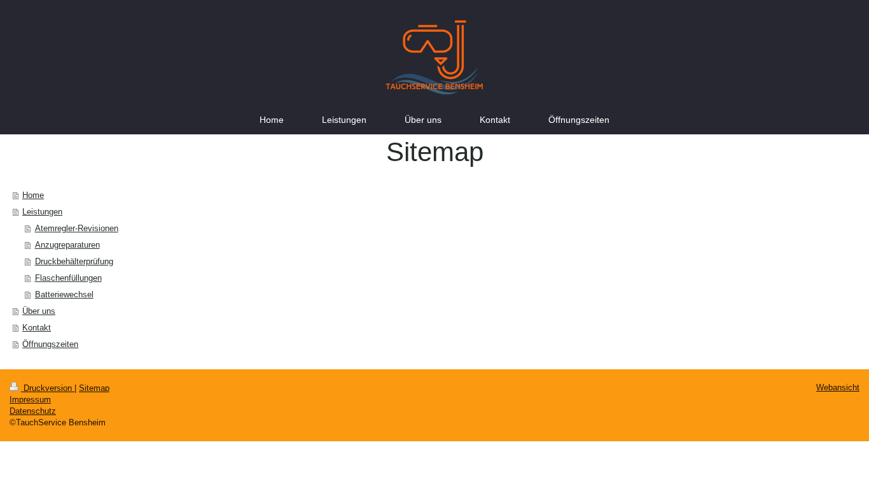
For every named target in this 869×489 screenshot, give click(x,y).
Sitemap (94, 388)
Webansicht (837, 387)
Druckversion (47, 388)
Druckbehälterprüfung (74, 261)
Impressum (30, 399)
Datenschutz (33, 411)
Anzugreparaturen (67, 245)
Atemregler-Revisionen (76, 228)
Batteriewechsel (64, 294)
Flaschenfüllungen (68, 278)
